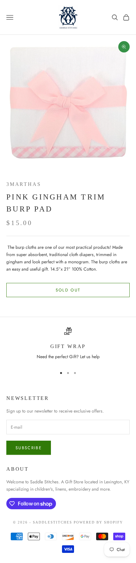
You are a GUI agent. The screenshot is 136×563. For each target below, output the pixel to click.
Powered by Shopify (98, 522)
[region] (68, 344)
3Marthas (23, 184)
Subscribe (28, 448)
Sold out (68, 290)
